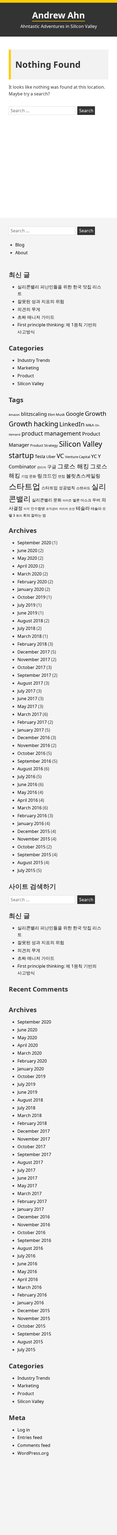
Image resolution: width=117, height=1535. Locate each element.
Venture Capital (77, 456)
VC (60, 456)
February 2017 (32, 722)
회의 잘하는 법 (34, 515)
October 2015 (31, 847)
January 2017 (30, 730)
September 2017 (34, 675)
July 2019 (26, 605)
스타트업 (24, 486)
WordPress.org (33, 1453)
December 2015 (33, 831)
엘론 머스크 (82, 500)
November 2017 (33, 659)
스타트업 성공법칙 (58, 487)
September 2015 (34, 855)
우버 (96, 500)
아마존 (67, 500)
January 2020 (30, 589)
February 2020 (32, 582)
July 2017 (26, 691)
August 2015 (30, 862)
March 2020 (29, 574)
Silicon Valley (30, 384)
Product (25, 376)
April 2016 (27, 800)
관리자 (41, 467)
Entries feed (29, 1437)
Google (75, 413)
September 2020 (34, 543)
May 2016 (27, 792)
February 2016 (32, 816)
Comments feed (33, 1445)
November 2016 (33, 745)
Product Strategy (44, 445)
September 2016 (34, 761)
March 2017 (29, 714)
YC (94, 456)
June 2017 (27, 698)
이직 (27, 509)
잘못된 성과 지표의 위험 (40, 301)
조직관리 (52, 509)
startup (21, 455)
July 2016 (26, 777)
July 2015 (26, 870)
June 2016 (27, 784)
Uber (51, 456)
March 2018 (29, 636)
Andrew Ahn (58, 15)
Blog (19, 245)
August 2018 (30, 621)
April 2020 (27, 566)
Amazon (14, 415)
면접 (61, 476)
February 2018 (32, 644)
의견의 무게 (28, 309)
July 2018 (26, 628)
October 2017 (31, 667)
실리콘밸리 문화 (46, 500)
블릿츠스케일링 (83, 475)
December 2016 (33, 738)
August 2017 (30, 683)
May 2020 (27, 558)
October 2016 (31, 753)
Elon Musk (56, 414)
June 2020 (27, 550)
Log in (23, 1430)
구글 (51, 467)
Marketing (28, 368)
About (21, 253)
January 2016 (30, 823)
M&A (90, 425)
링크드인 (47, 475)
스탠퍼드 (83, 487)
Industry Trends (33, 360)
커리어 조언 (67, 509)
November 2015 (33, 839)
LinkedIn (72, 424)
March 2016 (29, 808)
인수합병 (38, 508)
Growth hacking (33, 423)
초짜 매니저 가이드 (35, 317)
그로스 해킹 (73, 466)
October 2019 (31, 597)
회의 (19, 515)
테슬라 (83, 508)
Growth (95, 413)
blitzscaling (34, 414)
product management (51, 433)
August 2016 (30, 769)
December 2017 (33, 652)
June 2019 (27, 613)
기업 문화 (28, 476)
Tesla (40, 456)
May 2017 (27, 706)
